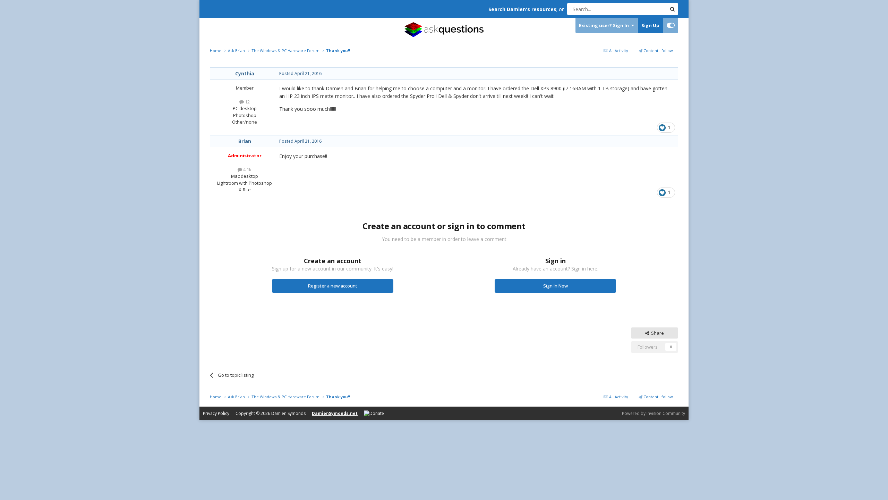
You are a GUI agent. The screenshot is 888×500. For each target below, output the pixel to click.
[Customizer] (670, 25)
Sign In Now (555, 286)
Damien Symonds (288, 413)
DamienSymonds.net (335, 413)
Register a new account (332, 286)
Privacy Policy (216, 413)
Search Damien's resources (522, 9)
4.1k (246, 169)
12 (247, 102)
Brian (244, 141)
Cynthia (244, 73)
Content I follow (657, 50)
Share (656, 333)
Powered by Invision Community (653, 413)
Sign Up (650, 25)
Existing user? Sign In (605, 25)
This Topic (647, 9)
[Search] (672, 9)
